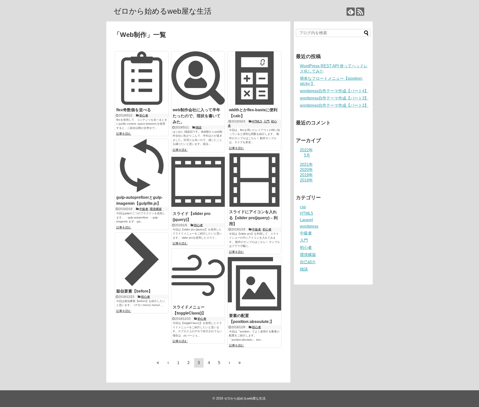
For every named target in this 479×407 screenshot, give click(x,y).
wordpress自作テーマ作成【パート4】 (334, 91)
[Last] (239, 362)
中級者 (143, 209)
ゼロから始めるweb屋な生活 (163, 11)
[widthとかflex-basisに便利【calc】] (254, 78)
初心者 (143, 115)
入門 (266, 121)
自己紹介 (308, 262)
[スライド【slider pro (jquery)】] (198, 181)
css (303, 207)
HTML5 (257, 121)
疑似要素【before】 (134, 291)
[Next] (229, 362)
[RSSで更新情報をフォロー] (360, 11)
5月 (307, 155)
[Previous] (168, 362)
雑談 (199, 127)
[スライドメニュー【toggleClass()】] (198, 275)
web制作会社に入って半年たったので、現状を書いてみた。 (197, 116)
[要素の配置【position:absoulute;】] (254, 283)
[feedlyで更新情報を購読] (351, 11)
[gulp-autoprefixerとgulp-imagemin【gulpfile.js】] (141, 165)
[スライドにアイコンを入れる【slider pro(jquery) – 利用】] (254, 180)
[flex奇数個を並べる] (141, 78)
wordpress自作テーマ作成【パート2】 (334, 105)
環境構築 (156, 209)
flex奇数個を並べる (133, 110)
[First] (158, 362)
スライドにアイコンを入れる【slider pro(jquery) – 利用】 (253, 218)
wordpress (309, 226)
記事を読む (123, 133)
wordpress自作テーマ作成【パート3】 (334, 98)
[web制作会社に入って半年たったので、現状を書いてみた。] (198, 78)
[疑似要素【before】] (141, 259)
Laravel (306, 220)
